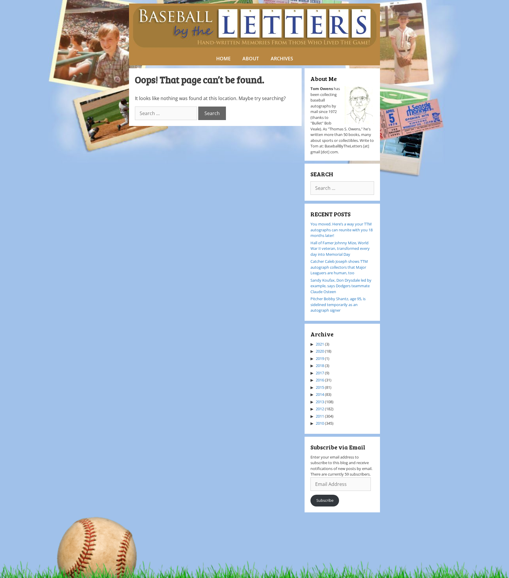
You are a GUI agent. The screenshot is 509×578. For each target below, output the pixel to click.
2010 (320, 423)
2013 (320, 401)
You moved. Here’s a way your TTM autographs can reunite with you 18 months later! (341, 229)
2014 (320, 394)
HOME (223, 58)
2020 (320, 351)
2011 (320, 416)
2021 (320, 344)
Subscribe (324, 500)
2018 (320, 365)
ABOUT (250, 58)
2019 (320, 358)
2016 (320, 380)
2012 (320, 408)
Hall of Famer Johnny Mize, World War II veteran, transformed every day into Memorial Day (340, 248)
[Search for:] (166, 113)
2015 (320, 387)
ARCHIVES (282, 58)
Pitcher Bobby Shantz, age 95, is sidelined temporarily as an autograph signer (338, 304)
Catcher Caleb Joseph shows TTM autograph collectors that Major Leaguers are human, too (339, 267)
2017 (320, 373)
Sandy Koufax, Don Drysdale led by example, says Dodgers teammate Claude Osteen (340, 286)
